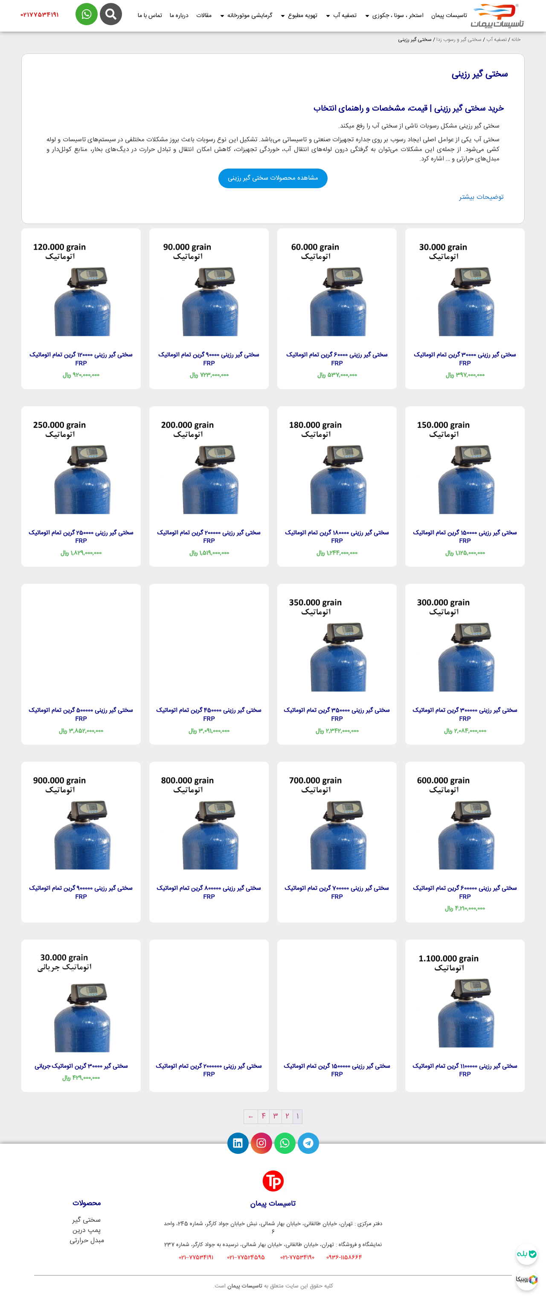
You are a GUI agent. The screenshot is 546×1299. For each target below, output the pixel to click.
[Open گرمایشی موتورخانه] (222, 16)
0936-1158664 (344, 1257)
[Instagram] (261, 1143)
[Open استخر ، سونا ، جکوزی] (367, 16)
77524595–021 (246, 1257)
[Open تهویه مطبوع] (283, 16)
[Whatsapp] (285, 1143)
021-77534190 (297, 1257)
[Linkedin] (238, 1143)
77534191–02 (196, 1257)
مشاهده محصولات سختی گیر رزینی (273, 178)
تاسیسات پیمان (244, 1286)
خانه (515, 39)
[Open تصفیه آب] (328, 16)
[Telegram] (308, 1143)
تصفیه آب (496, 39)
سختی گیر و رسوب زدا (459, 39)
